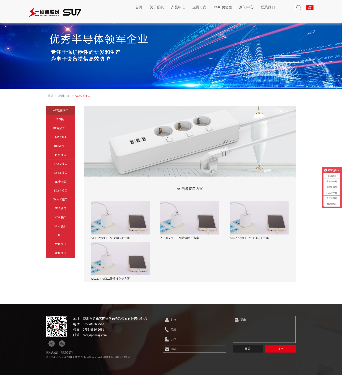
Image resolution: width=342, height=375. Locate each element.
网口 (60, 235)
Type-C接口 (60, 199)
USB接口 (60, 208)
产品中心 (178, 7)
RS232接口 (60, 163)
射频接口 (60, 244)
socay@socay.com (95, 335)
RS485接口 (60, 172)
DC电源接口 (60, 128)
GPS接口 (60, 137)
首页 (138, 7)
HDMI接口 (60, 145)
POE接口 (60, 154)
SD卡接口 (61, 181)
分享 (286, 111)
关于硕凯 (157, 7)
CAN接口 (61, 119)
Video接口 (60, 226)
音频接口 (60, 252)
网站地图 (52, 352)
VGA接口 (61, 217)
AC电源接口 (60, 110)
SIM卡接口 (60, 190)
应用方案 (199, 7)
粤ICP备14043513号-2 (116, 357)
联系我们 (268, 7)
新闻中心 (246, 7)
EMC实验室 (223, 7)
